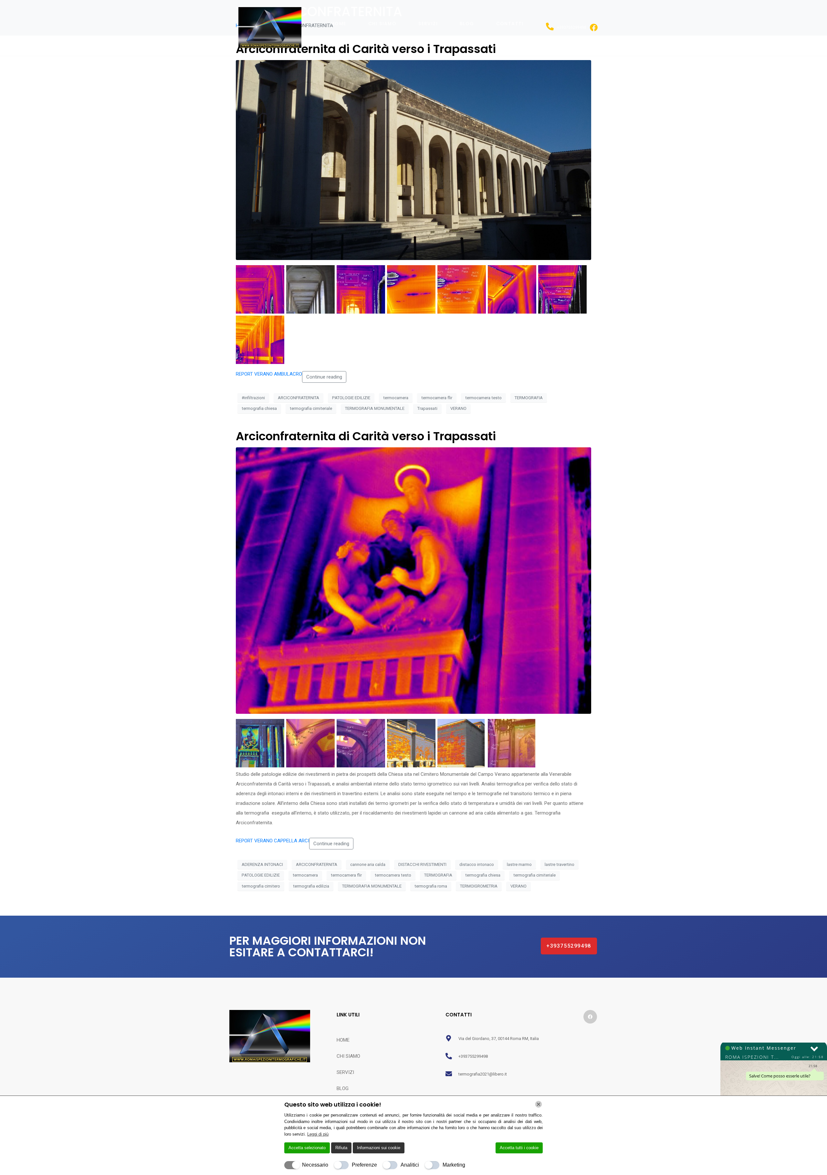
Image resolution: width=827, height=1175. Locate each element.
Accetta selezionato (307, 1147)
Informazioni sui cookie (378, 1147)
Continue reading (324, 377)
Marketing (454, 1165)
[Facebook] (590, 1017)
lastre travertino (559, 864)
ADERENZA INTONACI (262, 864)
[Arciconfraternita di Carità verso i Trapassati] (413, 159)
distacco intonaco (476, 864)
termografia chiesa (259, 408)
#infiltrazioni (253, 397)
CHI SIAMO (382, 23)
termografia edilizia (311, 886)
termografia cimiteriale (311, 408)
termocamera (395, 397)
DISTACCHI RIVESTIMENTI (422, 864)
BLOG (467, 23)
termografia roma (430, 886)
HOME (338, 23)
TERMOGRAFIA (529, 397)
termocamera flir (436, 397)
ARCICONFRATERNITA (298, 397)
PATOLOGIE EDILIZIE (351, 397)
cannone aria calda (367, 864)
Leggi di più (318, 1134)
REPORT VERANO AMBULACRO (269, 374)
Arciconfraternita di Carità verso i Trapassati (366, 436)
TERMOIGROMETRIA (478, 886)
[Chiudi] (538, 1104)
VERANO (458, 408)
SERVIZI (428, 23)
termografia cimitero (261, 886)
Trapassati (427, 408)
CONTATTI (510, 23)
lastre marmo (519, 864)
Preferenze (364, 1165)
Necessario (315, 1165)
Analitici (410, 1165)
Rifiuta (341, 1147)
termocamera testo (483, 397)
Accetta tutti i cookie (519, 1147)
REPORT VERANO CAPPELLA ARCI (272, 841)
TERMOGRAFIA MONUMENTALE (374, 408)
